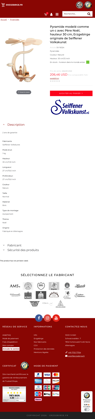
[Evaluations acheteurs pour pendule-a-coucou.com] (14, 395)
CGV (36, 345)
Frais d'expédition (10, 342)
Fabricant (14, 245)
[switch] (86, 409)
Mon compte (8, 345)
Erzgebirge (38, 338)
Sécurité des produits (23, 250)
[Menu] (91, 392)
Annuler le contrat (11, 349)
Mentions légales (41, 352)
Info (35, 335)
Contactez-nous (76, 327)
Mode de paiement (10, 338)
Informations (43, 327)
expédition (54, 78)
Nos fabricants (40, 342)
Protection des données (44, 349)
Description (16, 124)
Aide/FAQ (6, 335)
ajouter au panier (70, 93)
